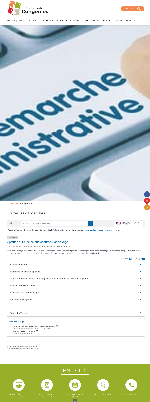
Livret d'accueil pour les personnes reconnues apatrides (34, 326)
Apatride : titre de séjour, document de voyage (103, 230)
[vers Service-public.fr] (128, 224)
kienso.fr (36, 348)
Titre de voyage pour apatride (24, 331)
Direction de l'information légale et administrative (23, 346)
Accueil (15, 203)
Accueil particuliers (15, 230)
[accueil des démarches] (11, 223)
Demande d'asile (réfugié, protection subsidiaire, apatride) (62, 230)
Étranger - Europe (31, 230)
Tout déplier (138, 259)
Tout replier (125, 259)
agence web (30, 348)
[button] (76, 264)
